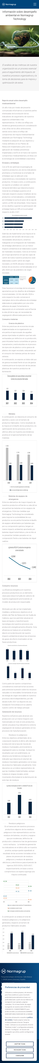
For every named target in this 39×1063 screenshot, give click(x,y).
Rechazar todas (20, 1050)
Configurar (20, 1055)
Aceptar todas (20, 1044)
